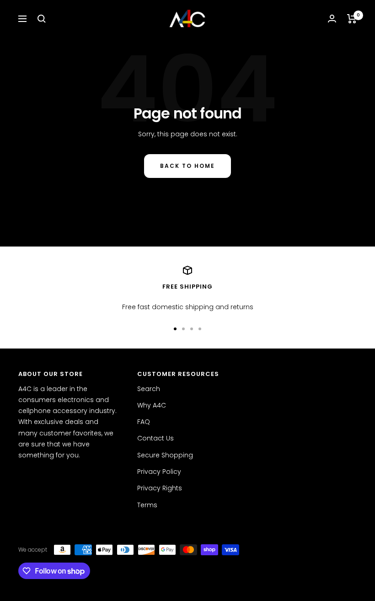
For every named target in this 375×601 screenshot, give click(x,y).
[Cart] (352, 18)
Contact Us (155, 438)
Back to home (187, 166)
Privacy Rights (159, 488)
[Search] (42, 19)
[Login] (332, 18)
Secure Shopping (165, 455)
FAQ (143, 421)
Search (148, 388)
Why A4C (151, 405)
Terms (147, 505)
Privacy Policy (159, 471)
